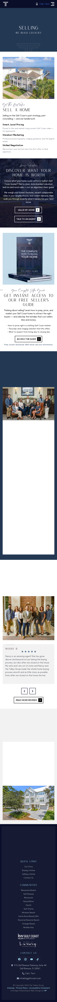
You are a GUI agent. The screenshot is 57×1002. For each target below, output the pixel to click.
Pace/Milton (28, 901)
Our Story (28, 866)
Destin (28, 905)
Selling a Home (28, 874)
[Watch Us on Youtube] (31, 959)
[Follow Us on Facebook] (19, 959)
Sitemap (10, 988)
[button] (52, 4)
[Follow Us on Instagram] (25, 959)
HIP (45, 990)
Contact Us (28, 878)
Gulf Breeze (28, 894)
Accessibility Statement (39, 988)
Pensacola (28, 897)
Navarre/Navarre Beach (28, 920)
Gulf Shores (29, 909)
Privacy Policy (22, 988)
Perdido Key (28, 927)
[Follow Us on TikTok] (37, 959)
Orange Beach (28, 923)
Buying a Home (28, 870)
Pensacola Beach (28, 890)
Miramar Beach (28, 912)
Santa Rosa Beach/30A (28, 916)
